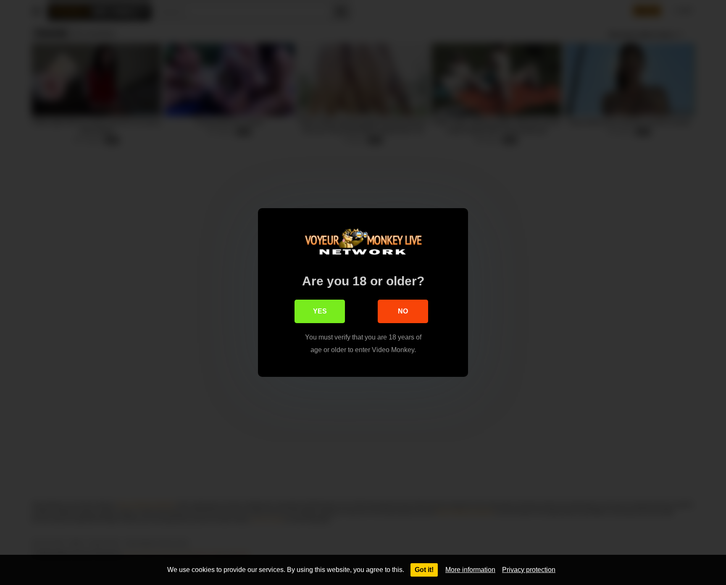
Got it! (424, 569)
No (403, 311)
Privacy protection (528, 569)
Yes (320, 311)
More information (470, 569)
